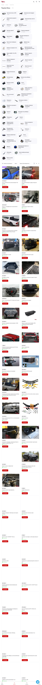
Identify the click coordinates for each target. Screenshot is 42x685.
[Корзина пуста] (39, 1)
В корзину (5, 187)
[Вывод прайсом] (39, 163)
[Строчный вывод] (36, 163)
